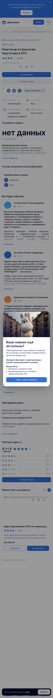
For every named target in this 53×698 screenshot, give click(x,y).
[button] (46, 315)
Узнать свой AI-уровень (26, 380)
